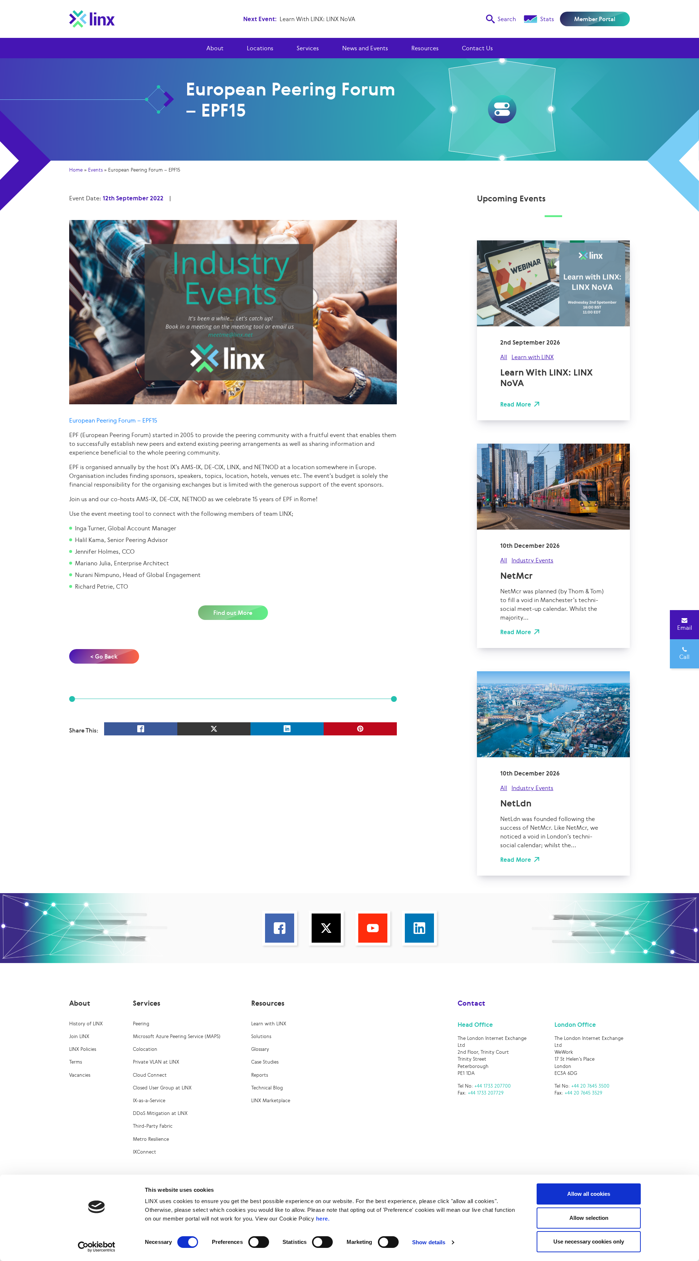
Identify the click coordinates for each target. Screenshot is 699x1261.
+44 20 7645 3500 (590, 1086)
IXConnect (144, 1152)
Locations (260, 48)
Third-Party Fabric (153, 1126)
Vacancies (79, 1075)
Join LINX (79, 1036)
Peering (141, 1024)
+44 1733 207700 (492, 1086)
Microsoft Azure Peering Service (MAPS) (177, 1036)
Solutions (261, 1036)
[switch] (258, 1242)
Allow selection (588, 1218)
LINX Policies (82, 1049)
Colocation (145, 1049)
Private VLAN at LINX (156, 1062)
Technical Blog (267, 1088)
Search (507, 19)
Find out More (232, 613)
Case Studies (265, 1062)
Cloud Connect (150, 1075)
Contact (471, 1003)
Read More (515, 404)
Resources (425, 48)
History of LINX (86, 1024)
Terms (75, 1062)
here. (323, 1218)
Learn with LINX (533, 357)
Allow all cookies (588, 1194)
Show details (428, 1242)
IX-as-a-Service (149, 1100)
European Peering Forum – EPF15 (113, 420)
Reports (259, 1075)
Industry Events (532, 560)
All (503, 357)
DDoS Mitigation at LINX (160, 1113)
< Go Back (104, 656)
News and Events (365, 48)
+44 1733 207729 (485, 1093)
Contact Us (477, 48)
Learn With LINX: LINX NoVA (317, 19)
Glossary (260, 1049)
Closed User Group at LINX (162, 1088)
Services (308, 48)
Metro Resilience (151, 1139)
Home (76, 170)
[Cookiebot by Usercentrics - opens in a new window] (97, 1246)
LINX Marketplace (270, 1100)
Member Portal (594, 19)
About (215, 48)
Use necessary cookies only (588, 1241)
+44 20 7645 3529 (583, 1093)
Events (95, 170)
